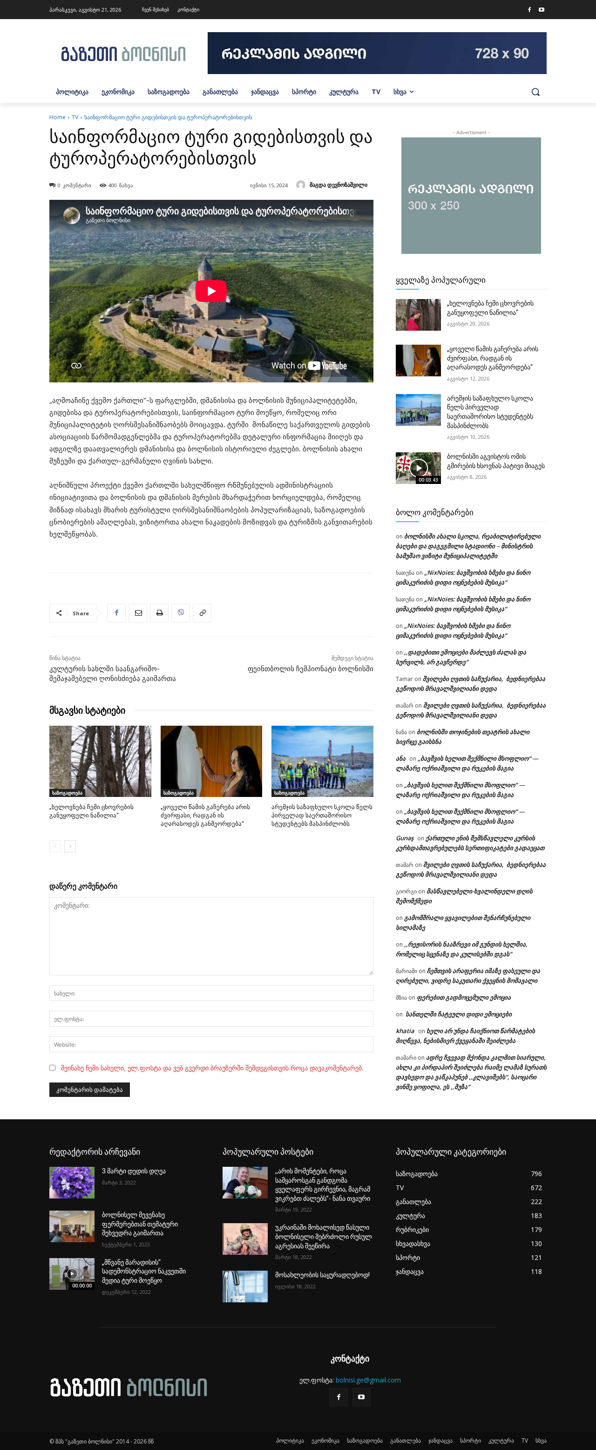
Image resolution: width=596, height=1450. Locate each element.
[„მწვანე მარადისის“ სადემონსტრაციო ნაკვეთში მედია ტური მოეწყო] (72, 1274)
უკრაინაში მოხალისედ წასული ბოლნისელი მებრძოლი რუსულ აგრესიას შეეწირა (323, 1236)
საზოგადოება (67, 793)
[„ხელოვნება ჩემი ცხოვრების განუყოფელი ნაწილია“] (100, 761)
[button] (535, 92)
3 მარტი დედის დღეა (134, 1171)
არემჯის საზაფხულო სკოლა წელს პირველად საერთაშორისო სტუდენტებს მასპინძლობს (321, 815)
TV (75, 117)
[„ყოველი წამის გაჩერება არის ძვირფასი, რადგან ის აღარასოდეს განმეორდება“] (212, 761)
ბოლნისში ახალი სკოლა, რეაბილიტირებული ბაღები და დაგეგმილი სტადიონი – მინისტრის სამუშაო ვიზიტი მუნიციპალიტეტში (468, 546)
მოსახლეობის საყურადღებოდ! (322, 1275)
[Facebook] (529, 10)
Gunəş (404, 838)
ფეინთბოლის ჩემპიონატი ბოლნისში (310, 669)
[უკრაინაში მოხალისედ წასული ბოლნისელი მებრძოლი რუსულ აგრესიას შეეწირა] (245, 1239)
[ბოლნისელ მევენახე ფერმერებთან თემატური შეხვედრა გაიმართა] (72, 1226)
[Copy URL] (202, 613)
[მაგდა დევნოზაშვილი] (302, 185)
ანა (401, 758)
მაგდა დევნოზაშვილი (338, 185)
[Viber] (180, 613)
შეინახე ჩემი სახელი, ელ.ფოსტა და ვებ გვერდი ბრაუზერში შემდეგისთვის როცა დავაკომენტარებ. (212, 1068)
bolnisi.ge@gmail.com (368, 1379)
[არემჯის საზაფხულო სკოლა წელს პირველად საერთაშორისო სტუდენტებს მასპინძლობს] (322, 761)
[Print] (159, 613)
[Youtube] (541, 10)
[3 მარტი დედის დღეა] (72, 1182)
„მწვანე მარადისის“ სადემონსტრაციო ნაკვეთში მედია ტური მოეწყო (144, 1271)
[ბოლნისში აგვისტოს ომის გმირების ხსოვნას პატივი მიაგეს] (418, 468)
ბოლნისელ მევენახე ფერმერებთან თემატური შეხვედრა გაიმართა (140, 1224)
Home (57, 117)
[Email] (138, 613)
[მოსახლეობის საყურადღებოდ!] (245, 1286)
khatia (405, 1031)
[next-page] (70, 846)
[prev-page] (55, 846)
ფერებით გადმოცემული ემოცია (464, 997)
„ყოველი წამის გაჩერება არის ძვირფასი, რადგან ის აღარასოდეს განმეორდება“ (205, 815)
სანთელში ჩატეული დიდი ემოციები (458, 1014)
